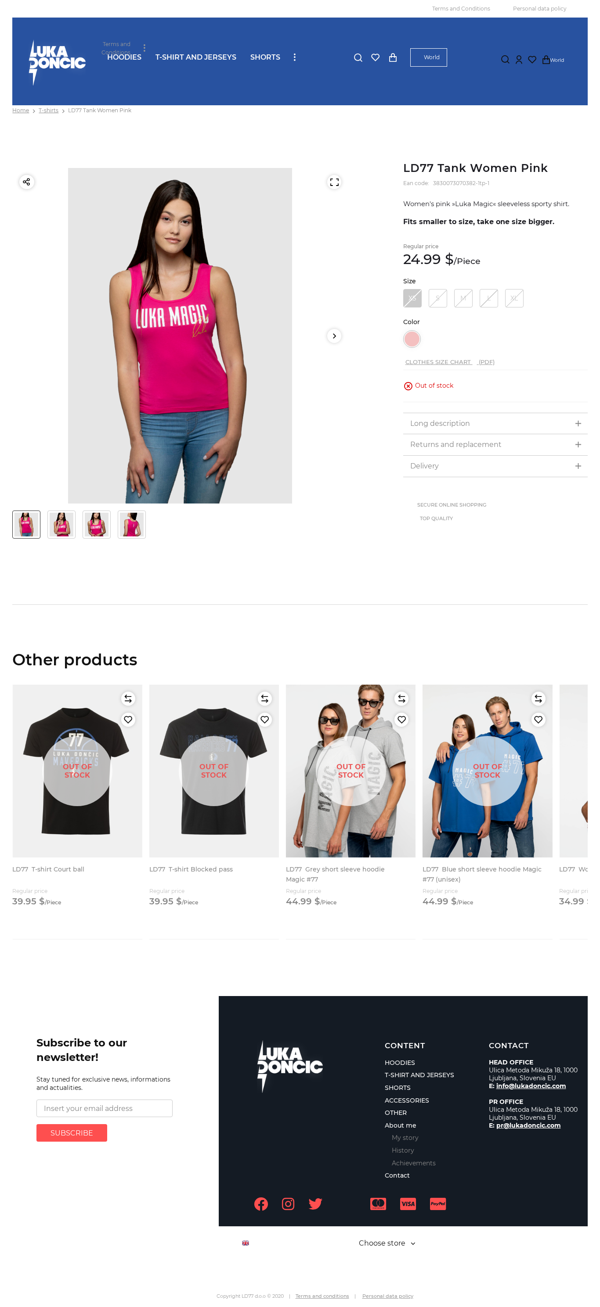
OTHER (396, 1113)
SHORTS (265, 57)
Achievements (414, 1163)
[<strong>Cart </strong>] (393, 57)
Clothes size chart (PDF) (450, 361)
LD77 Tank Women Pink (99, 110)
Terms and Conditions (461, 8)
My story (405, 1138)
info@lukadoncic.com (531, 1086)
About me (400, 1125)
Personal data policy (540, 8)
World (432, 57)
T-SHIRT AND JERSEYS (195, 57)
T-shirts (48, 110)
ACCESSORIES (407, 1100)
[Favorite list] (375, 57)
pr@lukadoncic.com (528, 1125)
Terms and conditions (322, 1296)
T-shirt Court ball (48, 869)
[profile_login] (519, 60)
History (403, 1150)
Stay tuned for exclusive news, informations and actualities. (103, 1083)
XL (514, 298)
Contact (397, 1175)
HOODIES (124, 57)
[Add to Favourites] (128, 720)
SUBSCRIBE (72, 1133)
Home (20, 110)
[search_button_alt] (358, 57)
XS (412, 298)
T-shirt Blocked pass (191, 869)
